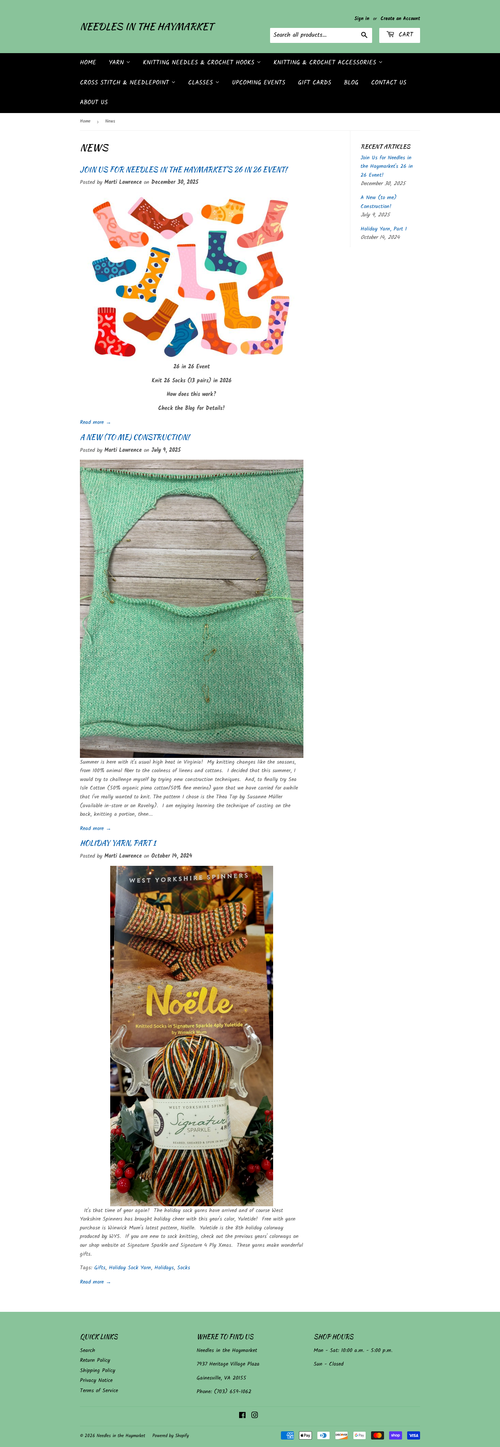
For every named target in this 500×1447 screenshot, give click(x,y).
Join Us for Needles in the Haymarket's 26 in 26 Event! (183, 169)
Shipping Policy (97, 1370)
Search (87, 1350)
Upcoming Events (258, 83)
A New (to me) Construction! (134, 437)
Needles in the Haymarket (146, 26)
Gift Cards (314, 83)
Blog (351, 83)
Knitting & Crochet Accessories (326, 63)
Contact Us (388, 83)
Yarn (117, 63)
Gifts (99, 1267)
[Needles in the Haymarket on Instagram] (254, 1416)
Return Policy (95, 1360)
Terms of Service (99, 1390)
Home (88, 63)
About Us (94, 103)
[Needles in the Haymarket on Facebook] (242, 1416)
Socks (183, 1267)
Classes (201, 83)
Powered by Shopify (170, 1436)
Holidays (164, 1267)
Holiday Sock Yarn (130, 1267)
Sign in (361, 18)
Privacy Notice (96, 1380)
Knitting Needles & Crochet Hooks (200, 63)
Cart (404, 35)
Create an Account (400, 18)
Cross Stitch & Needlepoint (125, 83)
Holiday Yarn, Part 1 (118, 843)
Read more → (95, 422)
